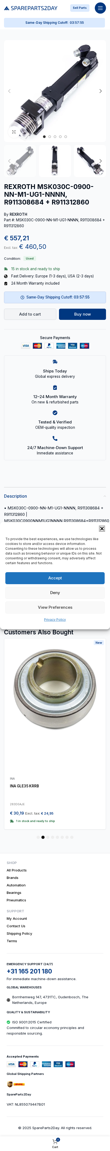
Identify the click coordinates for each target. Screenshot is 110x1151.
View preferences (55, 607)
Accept (55, 577)
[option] (44, 136)
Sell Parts (80, 8)
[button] (102, 528)
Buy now (82, 314)
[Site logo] (30, 7)
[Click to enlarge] (14, 132)
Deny (55, 592)
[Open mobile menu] (100, 8)
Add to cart (30, 314)
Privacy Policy (55, 620)
